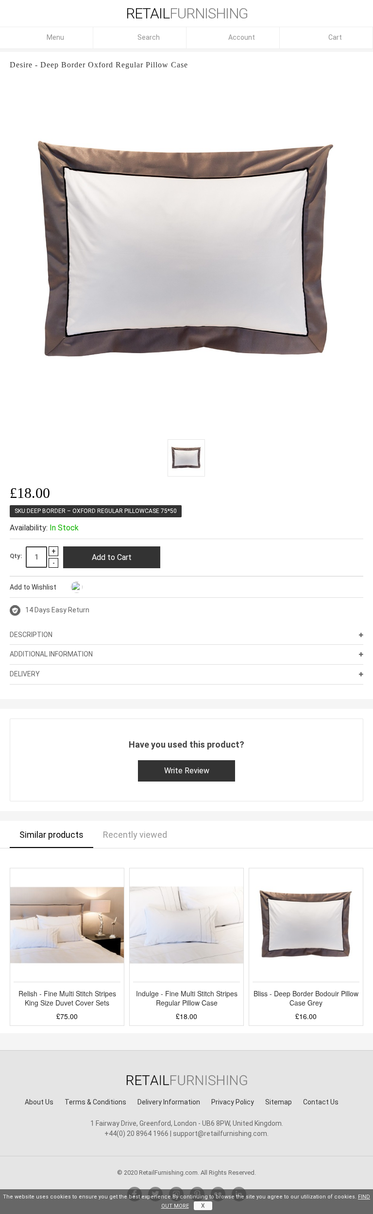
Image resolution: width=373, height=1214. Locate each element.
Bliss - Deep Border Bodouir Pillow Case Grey (306, 998)
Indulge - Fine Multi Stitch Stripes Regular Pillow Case (186, 998)
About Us (39, 1102)
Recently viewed (135, 835)
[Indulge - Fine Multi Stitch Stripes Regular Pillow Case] (186, 925)
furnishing (187, 13)
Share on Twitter (114, 587)
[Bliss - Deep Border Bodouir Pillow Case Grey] (306, 925)
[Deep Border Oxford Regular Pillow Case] (186, 458)
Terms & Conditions (95, 1102)
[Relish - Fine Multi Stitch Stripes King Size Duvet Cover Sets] (67, 925)
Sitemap (278, 1102)
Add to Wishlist (33, 587)
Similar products (51, 835)
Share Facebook (95, 587)
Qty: (16, 555)
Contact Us (321, 1102)
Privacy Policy (232, 1102)
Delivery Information (168, 1102)
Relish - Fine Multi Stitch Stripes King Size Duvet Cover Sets (67, 998)
